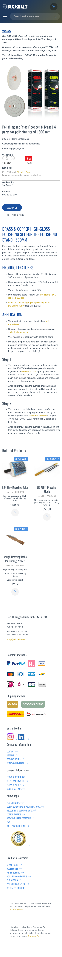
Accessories (12, 868)
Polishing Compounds (17, 876)
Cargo (12, 704)
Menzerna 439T (29, 371)
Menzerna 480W (16, 306)
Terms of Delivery (36, 936)
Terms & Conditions (16, 777)
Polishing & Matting (16, 884)
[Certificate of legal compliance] (20, 845)
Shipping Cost (23, 172)
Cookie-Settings (14, 788)
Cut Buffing (12, 880)
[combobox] (35, 16)
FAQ (8, 822)
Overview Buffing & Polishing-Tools (24, 806)
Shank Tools (12, 864)
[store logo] (23, 6)
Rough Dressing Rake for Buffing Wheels (15, 558)
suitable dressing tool (18, 332)
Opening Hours (13, 759)
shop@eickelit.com (16, 639)
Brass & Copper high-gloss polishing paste (29, 302)
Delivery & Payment (16, 781)
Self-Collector (33, 704)
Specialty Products (16, 888)
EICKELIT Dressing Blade (46, 489)
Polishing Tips (13, 802)
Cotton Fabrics (14, 814)
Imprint (10, 755)
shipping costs (16, 909)
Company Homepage (15, 763)
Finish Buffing (13, 872)
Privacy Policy (14, 784)
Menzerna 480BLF (37, 415)
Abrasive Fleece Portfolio (19, 818)
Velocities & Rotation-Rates (20, 810)
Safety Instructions (16, 826)
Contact (10, 751)
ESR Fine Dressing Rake (15, 487)
